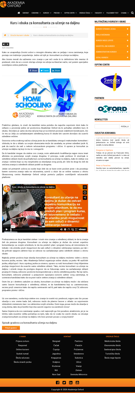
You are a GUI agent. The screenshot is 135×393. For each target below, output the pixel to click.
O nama (124, 13)
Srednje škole (85, 13)
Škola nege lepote (112, 357)
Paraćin (78, 345)
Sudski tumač (22, 353)
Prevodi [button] (57, 13)
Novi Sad (56, 374)
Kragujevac (56, 357)
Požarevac (78, 349)
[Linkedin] (71, 382)
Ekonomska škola (112, 345)
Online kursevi (22, 349)
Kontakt (26, 13)
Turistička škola (112, 353)
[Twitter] (64, 382)
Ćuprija (56, 349)
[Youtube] (77, 382)
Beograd (56, 341)
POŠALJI (125, 126)
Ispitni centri (69, 13)
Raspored (22, 345)
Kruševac (56, 366)
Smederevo (79, 353)
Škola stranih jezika (22, 362)
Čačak (56, 345)
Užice (78, 362)
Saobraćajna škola (112, 349)
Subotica (79, 357)
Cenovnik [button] (35, 13)
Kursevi (46, 13)
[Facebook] (57, 382)
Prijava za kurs (22, 341)
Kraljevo (56, 362)
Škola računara (22, 357)
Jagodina (56, 353)
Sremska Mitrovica (78, 374)
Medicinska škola (112, 341)
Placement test (112, 13)
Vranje (79, 366)
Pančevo (79, 341)
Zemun (79, 370)
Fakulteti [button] (98, 13)
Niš (56, 370)
